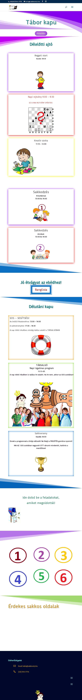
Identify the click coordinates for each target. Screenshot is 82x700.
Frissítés (41, 33)
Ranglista (41, 289)
